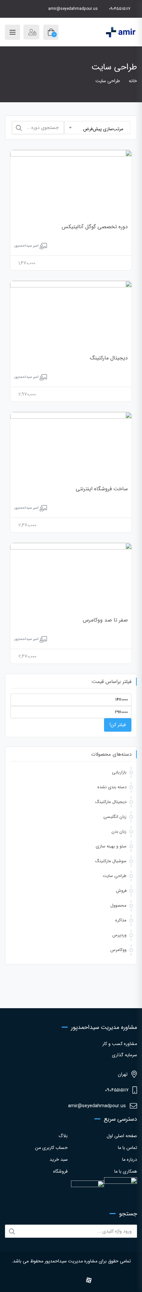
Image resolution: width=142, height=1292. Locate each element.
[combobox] (97, 127)
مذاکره (120, 920)
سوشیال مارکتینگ (110, 861)
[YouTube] (78, 1280)
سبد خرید (59, 1159)
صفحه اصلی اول (122, 1135)
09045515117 (119, 9)
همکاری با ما (125, 1171)
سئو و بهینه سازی (111, 846)
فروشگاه (60, 1171)
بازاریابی (119, 772)
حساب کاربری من (51, 1147)
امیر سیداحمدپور (26, 246)
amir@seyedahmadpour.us (73, 9)
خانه (133, 81)
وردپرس (119, 935)
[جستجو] (19, 128)
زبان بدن (119, 831)
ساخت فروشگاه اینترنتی (102, 489)
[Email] (99, 1280)
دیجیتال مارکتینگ (109, 358)
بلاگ (63, 1135)
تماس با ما (127, 1147)
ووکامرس (118, 949)
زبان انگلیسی (114, 816)
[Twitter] (60, 1280)
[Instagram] (42, 1280)
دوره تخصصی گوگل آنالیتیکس (95, 227)
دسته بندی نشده (111, 787)
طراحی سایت (114, 875)
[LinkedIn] (69, 1280)
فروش (121, 890)
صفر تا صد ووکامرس (105, 620)
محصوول (118, 905)
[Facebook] (51, 1280)
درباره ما (129, 1159)
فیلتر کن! (118, 724)
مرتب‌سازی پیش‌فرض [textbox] (103, 129)
